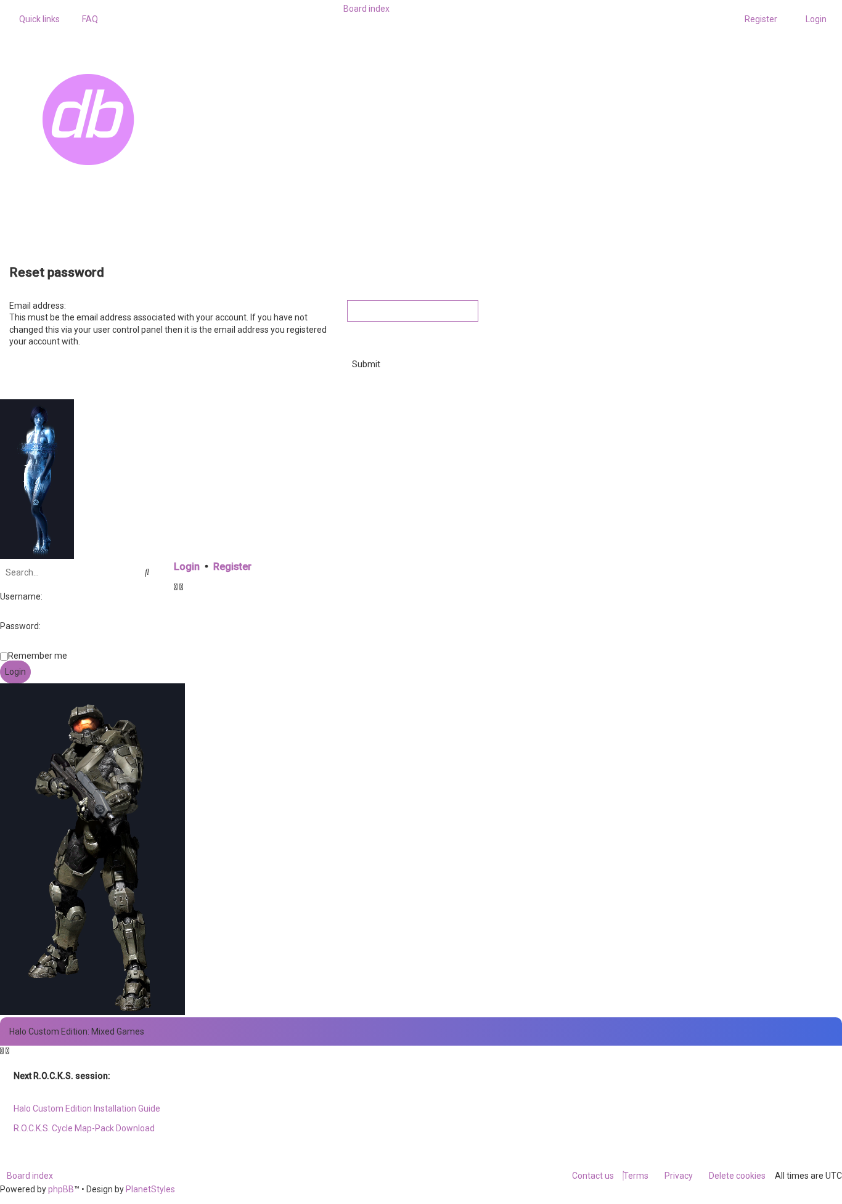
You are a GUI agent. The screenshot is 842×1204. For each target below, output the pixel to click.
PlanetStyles (150, 1189)
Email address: (37, 306)
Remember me (37, 656)
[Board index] (168, 119)
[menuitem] (86, 19)
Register (232, 566)
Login (187, 566)
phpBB (61, 1189)
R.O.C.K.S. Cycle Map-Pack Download (84, 1128)
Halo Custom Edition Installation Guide (87, 1108)
